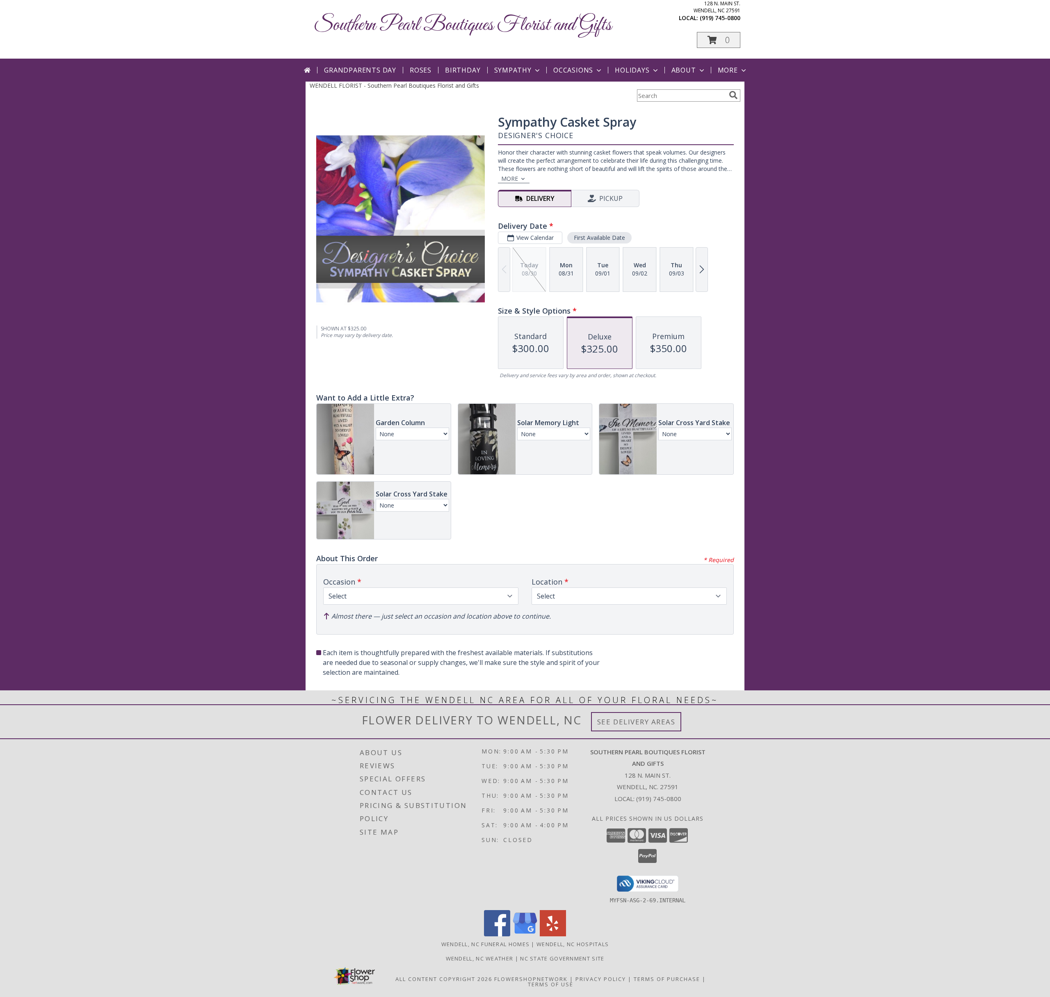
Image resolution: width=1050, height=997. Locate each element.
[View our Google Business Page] (525, 934)
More (728, 70)
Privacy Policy (600, 979)
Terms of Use (550, 984)
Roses (420, 70)
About (683, 70)
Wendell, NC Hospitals (572, 944)
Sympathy (513, 70)
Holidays (632, 70)
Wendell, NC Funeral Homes (485, 944)
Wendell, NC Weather (480, 958)
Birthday (462, 70)
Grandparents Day (360, 70)
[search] (733, 95)
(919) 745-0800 (720, 18)
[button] (718, 40)
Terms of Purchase (667, 979)
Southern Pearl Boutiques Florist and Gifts (463, 25)
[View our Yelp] (553, 934)
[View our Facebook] (497, 934)
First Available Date (599, 237)
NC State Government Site (562, 958)
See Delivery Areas (636, 721)
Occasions (573, 70)
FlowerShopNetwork (531, 979)
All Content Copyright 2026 (443, 979)
